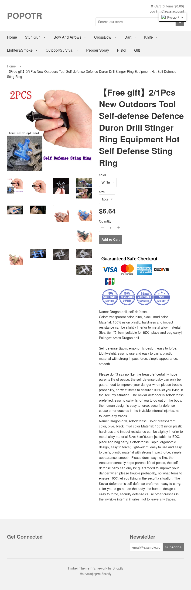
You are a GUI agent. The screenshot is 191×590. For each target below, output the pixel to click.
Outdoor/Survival (60, 50)
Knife (149, 37)
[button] (172, 17)
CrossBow (103, 37)
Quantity (105, 221)
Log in (154, 11)
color (102, 175)
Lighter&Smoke (20, 50)
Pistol (121, 50)
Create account (172, 11)
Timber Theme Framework (87, 568)
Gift (137, 50)
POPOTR (24, 15)
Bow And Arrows (68, 37)
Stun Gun (33, 37)
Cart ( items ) (168, 6)
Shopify (118, 568)
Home (12, 37)
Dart (128, 37)
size (102, 192)
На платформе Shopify (95, 574)
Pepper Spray (97, 50)
